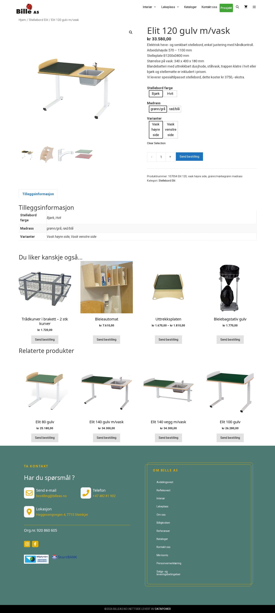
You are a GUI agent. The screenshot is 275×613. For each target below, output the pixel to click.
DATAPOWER (163, 608)
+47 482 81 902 (104, 496)
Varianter (154, 118)
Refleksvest (163, 490)
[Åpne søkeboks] (237, 7)
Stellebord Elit (38, 20)
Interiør (147, 7)
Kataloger (190, 7)
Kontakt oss (209, 7)
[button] (254, 7)
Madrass (154, 103)
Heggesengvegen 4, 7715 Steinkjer (62, 515)
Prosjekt (226, 8)
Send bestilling (189, 156)
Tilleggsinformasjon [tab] (38, 194)
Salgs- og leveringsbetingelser (169, 573)
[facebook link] (35, 544)
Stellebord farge (160, 88)
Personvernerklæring (169, 563)
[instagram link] (27, 544)
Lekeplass (168, 7)
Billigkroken (163, 522)
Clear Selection (156, 143)
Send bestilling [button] (45, 339)
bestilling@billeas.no (51, 496)
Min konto (162, 555)
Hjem (22, 20)
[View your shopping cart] (246, 7)
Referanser (163, 530)
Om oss (161, 514)
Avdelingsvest (165, 482)
